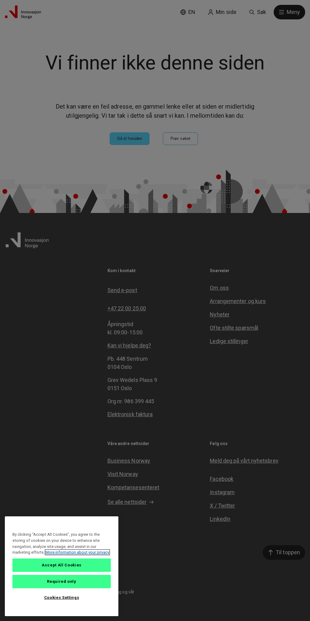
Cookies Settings (61, 597)
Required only (61, 581)
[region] (61, 566)
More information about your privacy (77, 552)
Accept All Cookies (61, 565)
